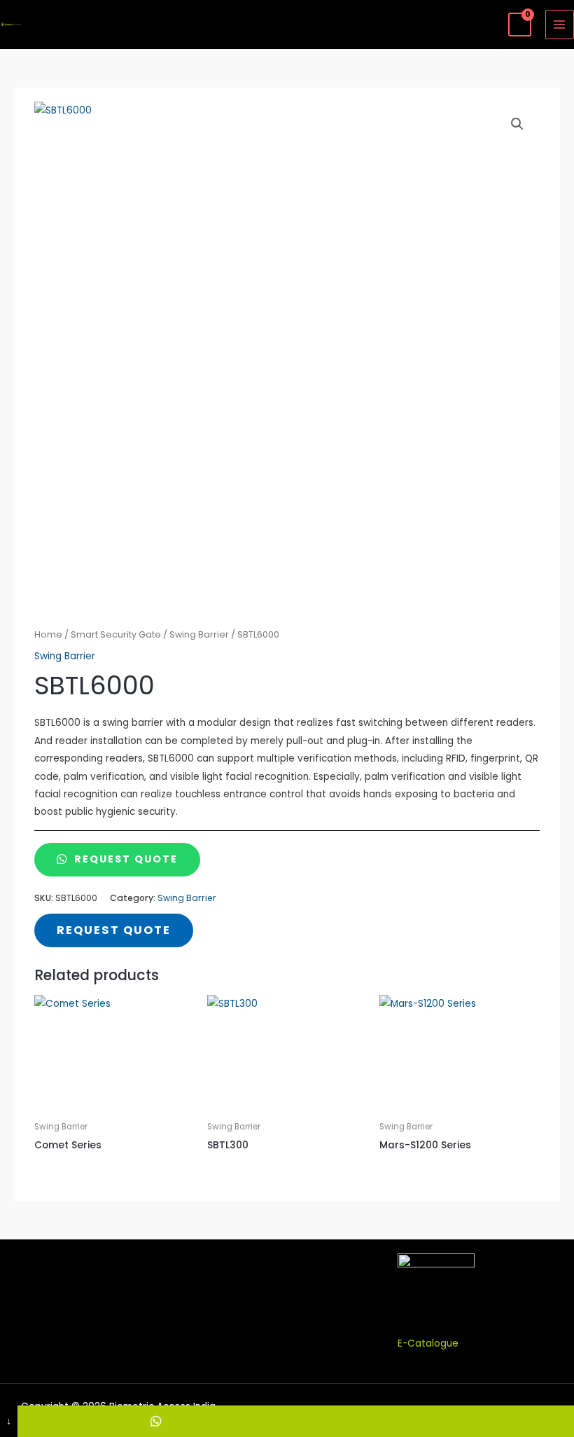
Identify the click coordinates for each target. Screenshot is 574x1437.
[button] (517, 124)
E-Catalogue (428, 1343)
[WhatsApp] (157, 1421)
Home (48, 634)
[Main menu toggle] (559, 24)
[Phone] (434, 1421)
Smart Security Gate (116, 634)
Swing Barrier (199, 634)
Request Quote (124, 859)
